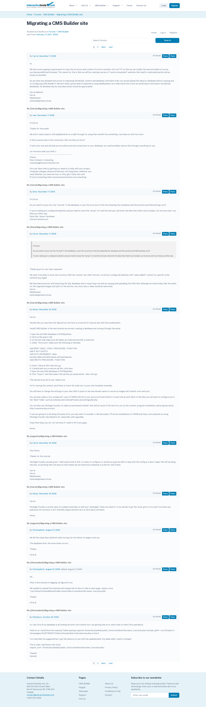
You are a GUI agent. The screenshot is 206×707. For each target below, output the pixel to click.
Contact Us (141, 5)
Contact (108, 695)
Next (103, 47)
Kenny (35, 309)
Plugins (82, 687)
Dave (35, 192)
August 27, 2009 (53, 530)
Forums (37, 14)
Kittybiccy (37, 617)
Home (29, 14)
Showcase (83, 691)
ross (34, 115)
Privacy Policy (111, 687)
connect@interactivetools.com (40, 695)
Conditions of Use (113, 691)
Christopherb (38, 530)
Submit (174, 695)
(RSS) (55, 34)
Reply (165, 56)
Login (163, 5)
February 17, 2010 (44, 34)
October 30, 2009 (51, 617)
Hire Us (84, 5)
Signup (174, 5)
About (72, 5)
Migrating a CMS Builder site (70, 14)
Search (167, 40)
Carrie (35, 56)
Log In (163, 33)
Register (173, 33)
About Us (109, 683)
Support (116, 5)
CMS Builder (100, 5)
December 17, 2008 (47, 56)
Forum (129, 5)
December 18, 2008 (47, 309)
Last (111, 47)
